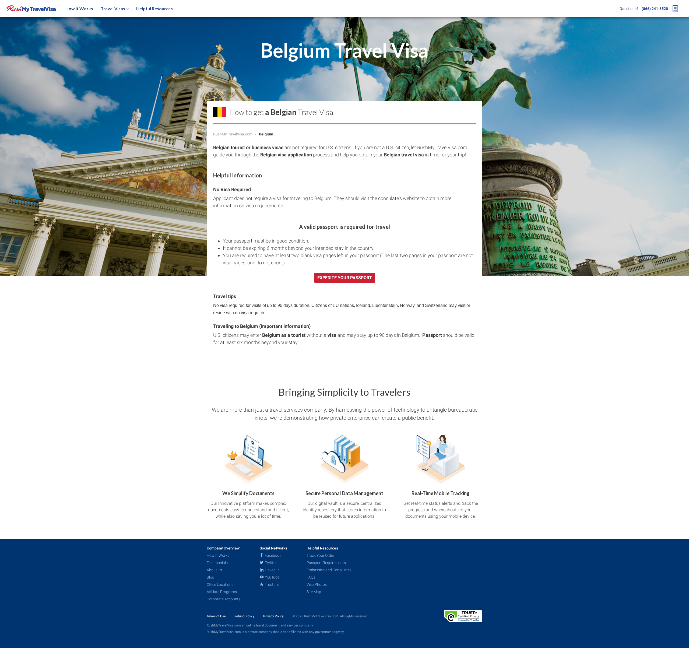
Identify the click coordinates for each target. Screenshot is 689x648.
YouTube (271, 577)
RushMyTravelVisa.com (233, 134)
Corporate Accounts (223, 599)
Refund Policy (244, 616)
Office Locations (220, 584)
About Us (214, 570)
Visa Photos (317, 584)
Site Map (314, 592)
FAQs (311, 577)
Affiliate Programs (222, 592)
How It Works (79, 8)
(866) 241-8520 (655, 8)
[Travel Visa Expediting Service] (31, 8)
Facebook (272, 555)
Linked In (272, 570)
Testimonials (217, 563)
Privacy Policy (273, 616)
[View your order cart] (675, 8)
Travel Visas (113, 8)
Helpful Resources (154, 8)
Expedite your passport (344, 277)
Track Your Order (320, 555)
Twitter (270, 563)
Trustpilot (272, 584)
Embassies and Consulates (329, 570)
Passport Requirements (326, 563)
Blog (210, 577)
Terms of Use (216, 616)
